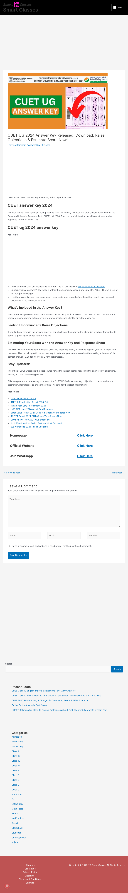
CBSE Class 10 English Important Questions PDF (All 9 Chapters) (44, 690)
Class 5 (15, 775)
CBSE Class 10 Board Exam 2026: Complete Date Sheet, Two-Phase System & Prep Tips (56, 695)
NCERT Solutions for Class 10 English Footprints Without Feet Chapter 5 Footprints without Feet (59, 710)
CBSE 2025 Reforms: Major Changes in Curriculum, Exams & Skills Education (50, 700)
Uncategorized (19, 837)
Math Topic (17, 809)
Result (15, 823)
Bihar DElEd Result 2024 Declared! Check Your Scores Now (41, 412)
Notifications (18, 818)
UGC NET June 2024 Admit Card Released (32, 409)
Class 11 (16, 765)
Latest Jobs (17, 804)
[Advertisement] (64, 46)
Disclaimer (30, 875)
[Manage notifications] (6, 886)
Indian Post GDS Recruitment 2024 (28, 405)
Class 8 (15, 785)
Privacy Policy (30, 872)
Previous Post (11, 472)
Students (16, 832)
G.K (13, 799)
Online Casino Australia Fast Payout (30, 705)
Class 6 (15, 780)
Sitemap (30, 882)
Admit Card (17, 741)
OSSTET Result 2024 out (23, 398)
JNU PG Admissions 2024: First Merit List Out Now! (36, 423)
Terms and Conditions (30, 879)
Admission (17, 737)
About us (30, 865)
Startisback (17, 828)
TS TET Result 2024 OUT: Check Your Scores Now (36, 416)
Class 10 (16, 756)
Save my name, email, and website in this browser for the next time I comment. (52, 546)
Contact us (30, 868)
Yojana (15, 842)
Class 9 (15, 789)
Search (8, 664)
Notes (15, 813)
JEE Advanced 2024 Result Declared (29, 426)
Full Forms (17, 794)
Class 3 (15, 770)
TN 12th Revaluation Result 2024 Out (29, 402)
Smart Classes (20, 10)
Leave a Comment (17, 145)
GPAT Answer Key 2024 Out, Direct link (30, 419)
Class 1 (15, 751)
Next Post (118, 472)
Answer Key (34, 145)
